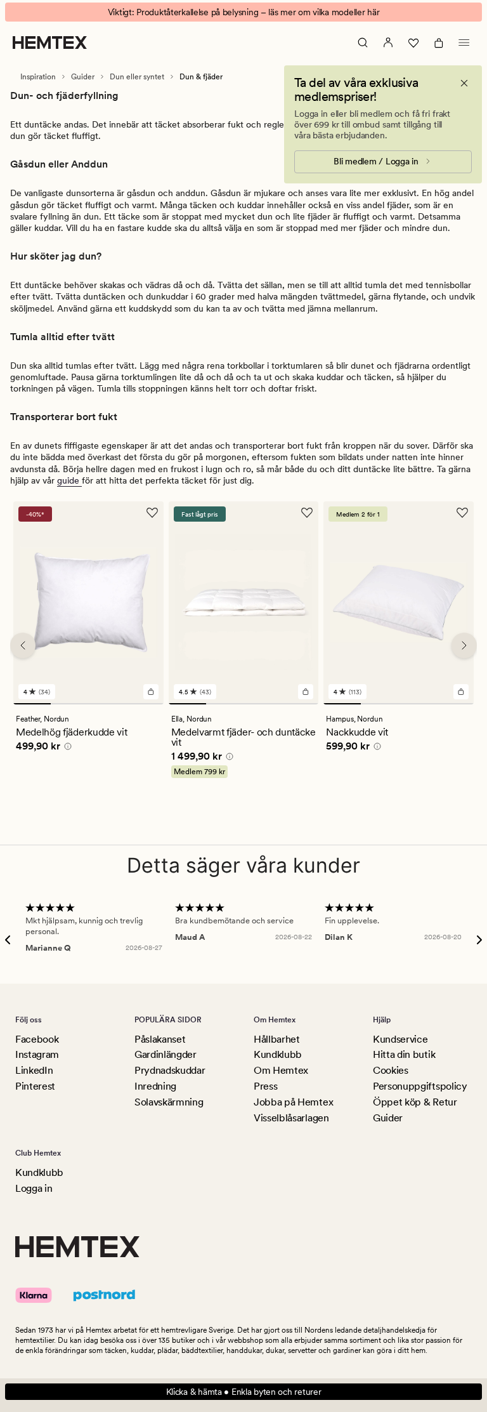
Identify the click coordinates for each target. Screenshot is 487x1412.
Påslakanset (159, 1039)
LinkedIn (34, 1070)
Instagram (37, 1054)
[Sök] (362, 42)
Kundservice (400, 1039)
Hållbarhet (277, 1039)
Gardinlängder (165, 1054)
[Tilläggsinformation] (66, 748)
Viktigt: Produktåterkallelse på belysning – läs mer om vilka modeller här (244, 12)
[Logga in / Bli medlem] (388, 42)
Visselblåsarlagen (291, 1118)
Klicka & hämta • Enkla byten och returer (243, 1392)
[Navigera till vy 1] (32, 703)
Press (265, 1086)
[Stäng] (464, 83)
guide (69, 480)
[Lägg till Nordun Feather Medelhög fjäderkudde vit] (151, 691)
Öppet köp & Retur (415, 1102)
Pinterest (35, 1086)
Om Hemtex (281, 1070)
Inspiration (38, 76)
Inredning (155, 1086)
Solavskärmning (169, 1102)
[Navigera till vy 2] (69, 703)
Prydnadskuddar (169, 1070)
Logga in (33, 1188)
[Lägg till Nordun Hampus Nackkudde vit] (461, 691)
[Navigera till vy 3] (107, 703)
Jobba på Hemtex (293, 1102)
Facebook (36, 1039)
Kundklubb (278, 1054)
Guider (82, 76)
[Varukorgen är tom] (438, 42)
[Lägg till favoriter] (152, 512)
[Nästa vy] (464, 645)
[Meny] (464, 42)
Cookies (390, 1070)
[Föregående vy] (23, 645)
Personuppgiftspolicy (420, 1086)
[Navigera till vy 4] (144, 703)
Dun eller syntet (137, 76)
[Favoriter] (413, 42)
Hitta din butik (404, 1054)
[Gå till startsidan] (50, 42)
